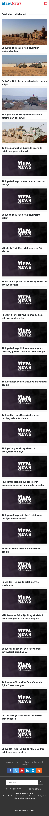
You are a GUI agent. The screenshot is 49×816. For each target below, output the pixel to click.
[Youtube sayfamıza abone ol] (21, 770)
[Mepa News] (12, 3)
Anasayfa (9, 762)
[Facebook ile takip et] (10, 770)
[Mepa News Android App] (13, 788)
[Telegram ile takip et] (33, 770)
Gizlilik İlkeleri (36, 762)
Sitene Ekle (24, 765)
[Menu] (46, 3)
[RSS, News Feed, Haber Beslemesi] (39, 770)
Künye (18, 762)
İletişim (26, 762)
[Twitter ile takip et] (16, 770)
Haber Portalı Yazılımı (26, 810)
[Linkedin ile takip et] (27, 770)
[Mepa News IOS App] (36, 788)
